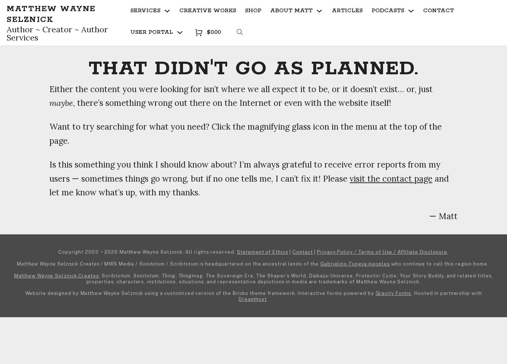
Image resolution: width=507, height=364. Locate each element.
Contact (438, 10)
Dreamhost (252, 299)
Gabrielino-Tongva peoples (355, 264)
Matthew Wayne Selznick (51, 14)
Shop (253, 10)
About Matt (291, 10)
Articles (347, 10)
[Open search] (240, 32)
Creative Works (207, 10)
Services (145, 10)
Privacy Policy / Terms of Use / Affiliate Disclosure (382, 252)
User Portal (151, 32)
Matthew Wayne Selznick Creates (56, 276)
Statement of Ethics (262, 252)
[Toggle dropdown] (167, 11)
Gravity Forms (394, 293)
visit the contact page (391, 178)
